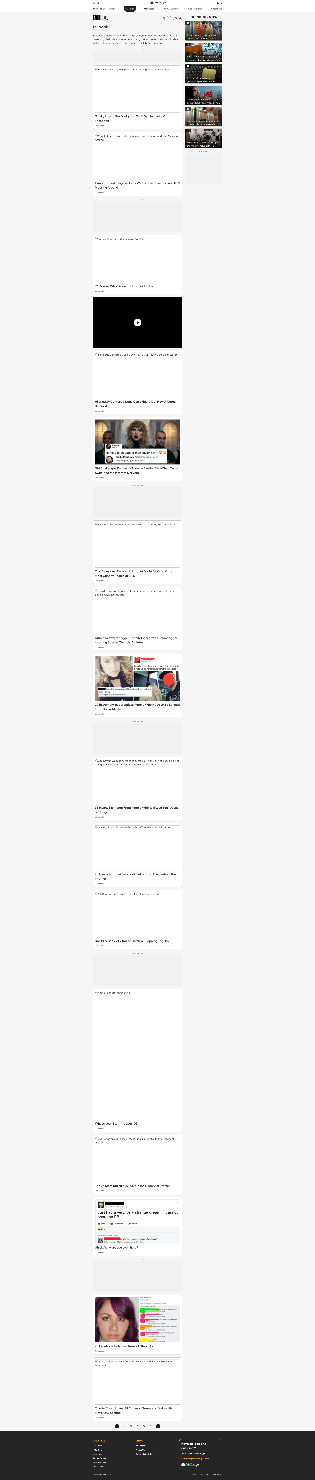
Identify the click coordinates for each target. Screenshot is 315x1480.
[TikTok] (175, 18)
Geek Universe (99, 1462)
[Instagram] (163, 18)
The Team (140, 1445)
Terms (194, 1474)
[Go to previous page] (117, 1426)
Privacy (201, 1474)
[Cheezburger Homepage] (158, 3)
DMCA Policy (217, 1474)
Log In (219, 3)
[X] (180, 18)
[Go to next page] (158, 1426)
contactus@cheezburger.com (195, 1458)
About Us (140, 1450)
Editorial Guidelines (145, 1454)
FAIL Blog (97, 1450)
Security (208, 1474)
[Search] (98, 3)
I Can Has (97, 1445)
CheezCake (98, 1466)
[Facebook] (169, 18)
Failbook (98, 35)
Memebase (98, 1454)
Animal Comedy (100, 1458)
